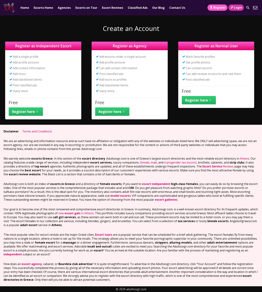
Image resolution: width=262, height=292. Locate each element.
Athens (244, 158)
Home (24, 8)
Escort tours (103, 235)
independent (13, 254)
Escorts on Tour (86, 8)
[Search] (248, 7)
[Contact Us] (255, 7)
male (154, 162)
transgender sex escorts (180, 162)
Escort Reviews (112, 8)
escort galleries (166, 200)
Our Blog (158, 8)
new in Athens (76, 213)
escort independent (156, 184)
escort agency (32, 264)
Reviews (218, 166)
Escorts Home (43, 8)
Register (219, 7)
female (144, 162)
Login (238, 7)
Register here (23, 111)
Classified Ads (138, 8)
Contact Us (177, 8)
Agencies (64, 8)
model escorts (120, 196)
